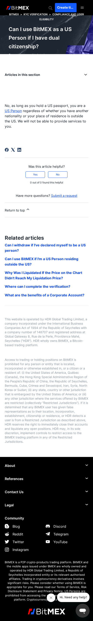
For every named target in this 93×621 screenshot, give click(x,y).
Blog (16, 526)
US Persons (72, 591)
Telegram (61, 534)
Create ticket (67, 7)
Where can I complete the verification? (37, 286)
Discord (59, 526)
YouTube (60, 542)
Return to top (15, 210)
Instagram (21, 549)
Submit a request (64, 196)
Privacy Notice (53, 591)
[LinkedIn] (19, 150)
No (57, 174)
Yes (35, 174)
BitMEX (14, 14)
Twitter (18, 542)
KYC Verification (36, 14)
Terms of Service (68, 587)
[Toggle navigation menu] (82, 7)
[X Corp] (13, 150)
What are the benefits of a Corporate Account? (44, 295)
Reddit (18, 534)
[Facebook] (7, 150)
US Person (13, 111)
